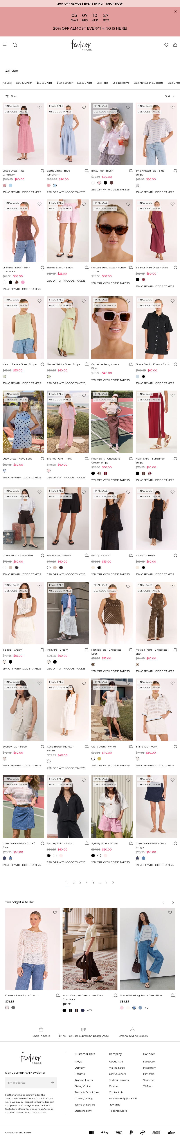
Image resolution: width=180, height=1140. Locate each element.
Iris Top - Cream (13, 649)
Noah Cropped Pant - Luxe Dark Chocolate (83, 997)
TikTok (147, 1086)
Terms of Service (85, 1104)
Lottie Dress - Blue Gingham (58, 172)
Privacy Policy (84, 1098)
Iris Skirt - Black (145, 555)
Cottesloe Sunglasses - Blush (105, 366)
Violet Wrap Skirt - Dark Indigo (151, 845)
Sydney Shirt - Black (59, 843)
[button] (170, 96)
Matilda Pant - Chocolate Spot (151, 651)
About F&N (116, 1061)
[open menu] (5, 45)
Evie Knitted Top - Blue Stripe (150, 172)
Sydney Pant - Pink (59, 458)
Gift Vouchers (117, 1073)
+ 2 (146, 1007)
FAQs (78, 1061)
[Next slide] (173, 902)
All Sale (7, 82)
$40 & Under (65, 82)
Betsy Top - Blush (102, 170)
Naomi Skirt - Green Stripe (63, 364)
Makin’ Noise (117, 1067)
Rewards (114, 1104)
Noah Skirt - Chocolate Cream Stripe (105, 460)
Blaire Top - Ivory (146, 746)
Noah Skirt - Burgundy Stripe (150, 460)
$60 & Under (44, 82)
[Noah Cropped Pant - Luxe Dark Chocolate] (90, 949)
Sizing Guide (83, 1086)
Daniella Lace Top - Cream (21, 995)
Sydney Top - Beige (15, 746)
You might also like (19, 902)
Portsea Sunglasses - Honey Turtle (108, 269)
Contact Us (116, 1092)
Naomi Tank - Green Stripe (19, 364)
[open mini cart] (175, 45)
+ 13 (89, 1010)
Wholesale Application (123, 1098)
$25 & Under (84, 82)
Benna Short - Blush (60, 267)
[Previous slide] (164, 902)
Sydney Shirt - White (104, 843)
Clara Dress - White (103, 746)
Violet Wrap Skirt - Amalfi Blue (19, 845)
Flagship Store (118, 1110)
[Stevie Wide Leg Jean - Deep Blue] (147, 949)
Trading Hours (84, 1080)
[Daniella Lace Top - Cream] (32, 949)
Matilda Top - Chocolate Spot (106, 651)
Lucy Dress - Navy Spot (17, 458)
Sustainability (83, 1110)
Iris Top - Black (100, 555)
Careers (113, 1086)
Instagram (150, 1067)
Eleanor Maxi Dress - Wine (152, 267)
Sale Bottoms (120, 82)
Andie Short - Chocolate (18, 555)
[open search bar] (15, 45)
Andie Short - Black (59, 555)
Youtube (148, 1080)
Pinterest (149, 1073)
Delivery (80, 1067)
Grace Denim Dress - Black (152, 364)
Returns (80, 1073)
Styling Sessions (119, 1080)
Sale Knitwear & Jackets (148, 82)
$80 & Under (24, 82)
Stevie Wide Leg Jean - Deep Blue (141, 995)
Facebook (149, 1061)
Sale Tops (102, 82)
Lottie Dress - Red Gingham (14, 172)
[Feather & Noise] (31, 1058)
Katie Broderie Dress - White (60, 748)
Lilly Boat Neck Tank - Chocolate (16, 269)
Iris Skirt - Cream (57, 649)
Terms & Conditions (87, 1092)
